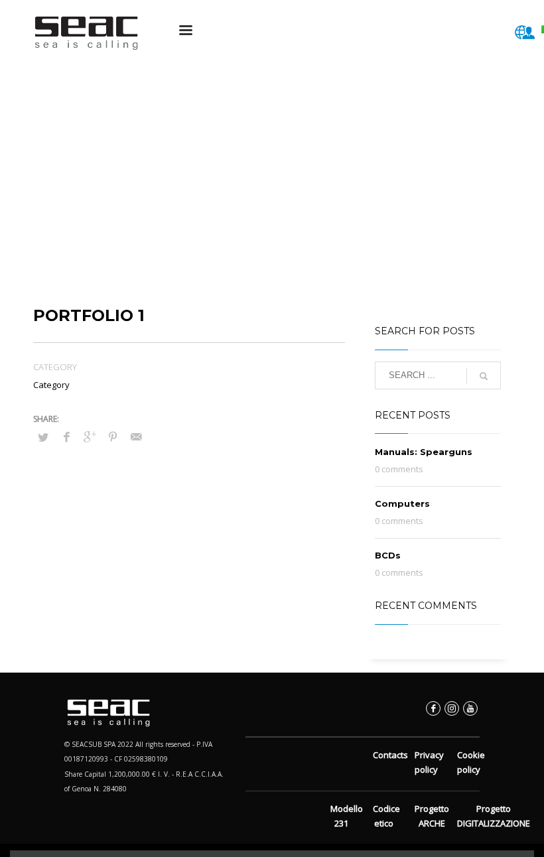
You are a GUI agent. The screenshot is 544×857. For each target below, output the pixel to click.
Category (51, 385)
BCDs (388, 555)
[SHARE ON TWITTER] (43, 437)
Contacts (390, 755)
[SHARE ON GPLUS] (90, 436)
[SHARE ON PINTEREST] (113, 436)
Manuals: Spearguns (423, 451)
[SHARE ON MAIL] (136, 436)
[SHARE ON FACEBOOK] (66, 436)
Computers (402, 503)
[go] (483, 376)
